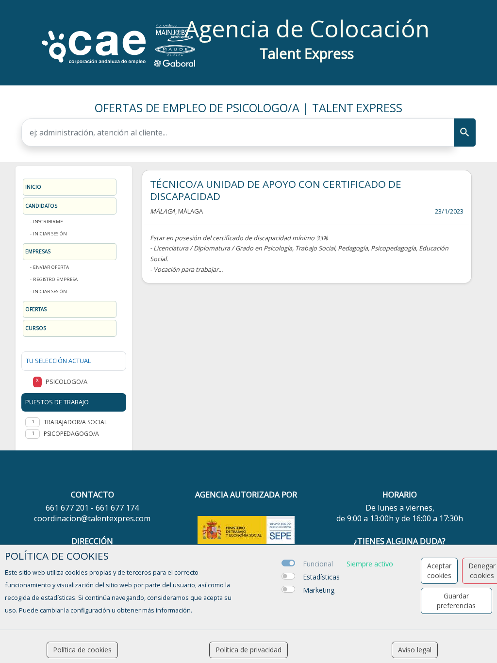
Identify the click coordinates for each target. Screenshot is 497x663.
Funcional (318, 563)
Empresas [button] (37, 251)
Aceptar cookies (439, 570)
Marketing (318, 590)
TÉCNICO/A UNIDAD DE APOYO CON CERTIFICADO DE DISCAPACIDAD (275, 190)
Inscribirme (48, 221)
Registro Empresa (55, 279)
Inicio (33, 186)
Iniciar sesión (50, 234)
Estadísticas (321, 576)
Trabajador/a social (75, 422)
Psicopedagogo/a (71, 434)
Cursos (35, 328)
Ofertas (36, 309)
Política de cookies (82, 649)
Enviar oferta (51, 267)
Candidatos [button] (41, 205)
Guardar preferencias (456, 600)
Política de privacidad (248, 649)
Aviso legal (414, 649)
